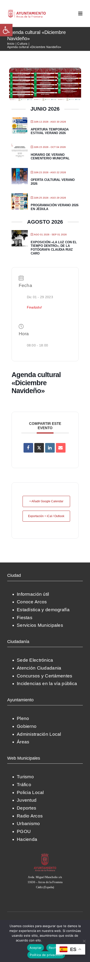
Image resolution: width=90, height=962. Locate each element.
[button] (6, 30)
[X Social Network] (39, 448)
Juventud (26, 800)
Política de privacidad (58, 940)
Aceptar (36, 948)
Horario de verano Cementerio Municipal (50, 156)
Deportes (26, 808)
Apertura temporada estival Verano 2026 (50, 131)
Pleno (23, 718)
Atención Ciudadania (39, 667)
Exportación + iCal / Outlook (46, 516)
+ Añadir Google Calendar (46, 501)
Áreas (23, 741)
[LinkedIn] (50, 448)
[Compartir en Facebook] (28, 448)
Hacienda (27, 839)
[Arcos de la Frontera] (45, 854)
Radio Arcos (30, 815)
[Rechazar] (84, 941)
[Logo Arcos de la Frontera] (27, 11)
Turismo (25, 776)
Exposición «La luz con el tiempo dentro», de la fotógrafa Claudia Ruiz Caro (54, 247)
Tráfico (24, 784)
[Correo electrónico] (61, 448)
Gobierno (26, 726)
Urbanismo (28, 823)
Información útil (33, 594)
